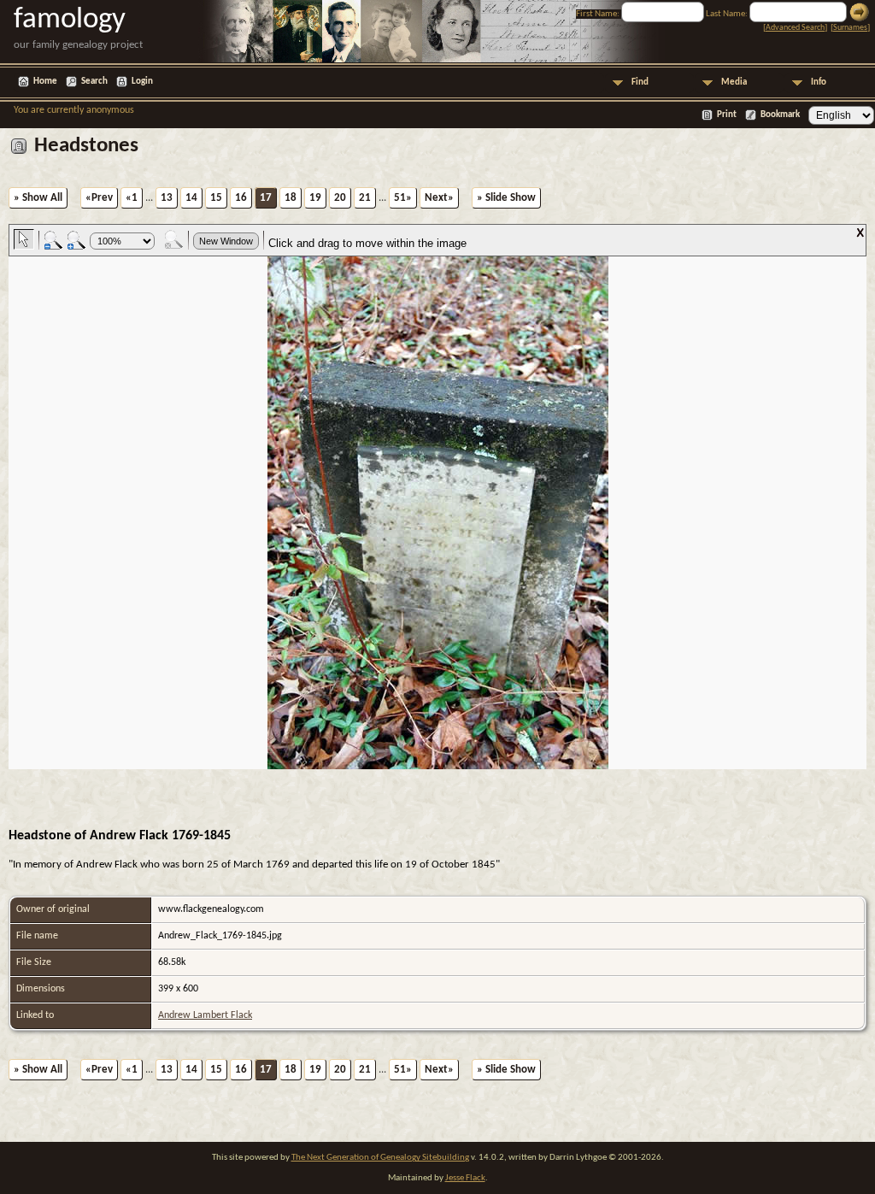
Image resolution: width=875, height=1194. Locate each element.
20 (340, 197)
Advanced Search (795, 27)
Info (818, 82)
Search (94, 81)
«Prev (99, 197)
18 (291, 197)
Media (734, 82)
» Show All (38, 197)
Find (640, 82)
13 (167, 197)
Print (727, 115)
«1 (132, 197)
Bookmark (780, 115)
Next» (439, 197)
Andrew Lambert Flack (205, 1015)
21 (365, 197)
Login (142, 81)
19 (315, 197)
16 (241, 197)
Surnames (850, 27)
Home (45, 81)
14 (191, 197)
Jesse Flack (465, 1178)
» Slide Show (506, 197)
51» (403, 197)
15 (216, 197)
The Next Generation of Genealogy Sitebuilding (380, 1157)
